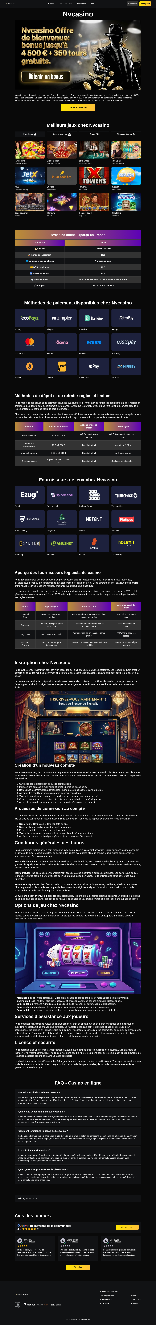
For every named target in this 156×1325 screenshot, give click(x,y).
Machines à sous (124, 134)
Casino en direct (60, 134)
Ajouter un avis (127, 1227)
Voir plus (78, 1267)
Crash (92, 134)
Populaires (28, 134)
